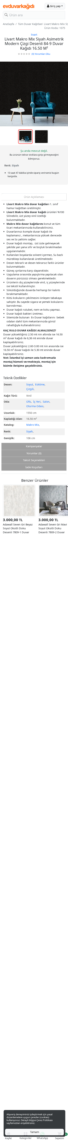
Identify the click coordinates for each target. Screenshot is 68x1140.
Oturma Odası (35, 406)
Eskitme (40, 384)
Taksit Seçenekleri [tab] (34, 460)
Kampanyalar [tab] (34, 446)
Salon (46, 401)
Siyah (29, 431)
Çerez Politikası (44, 1120)
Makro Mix (32, 424)
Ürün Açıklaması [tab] (34, 197)
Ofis (28, 401)
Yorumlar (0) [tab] (33, 453)
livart (34, 34)
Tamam (34, 1132)
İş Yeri (37, 401)
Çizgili (30, 389)
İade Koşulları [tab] (33, 467)
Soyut (29, 384)
